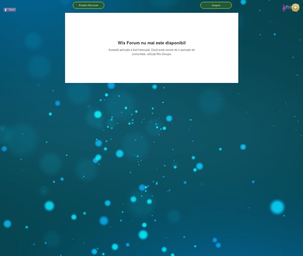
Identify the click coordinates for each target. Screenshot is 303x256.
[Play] (295, 8)
